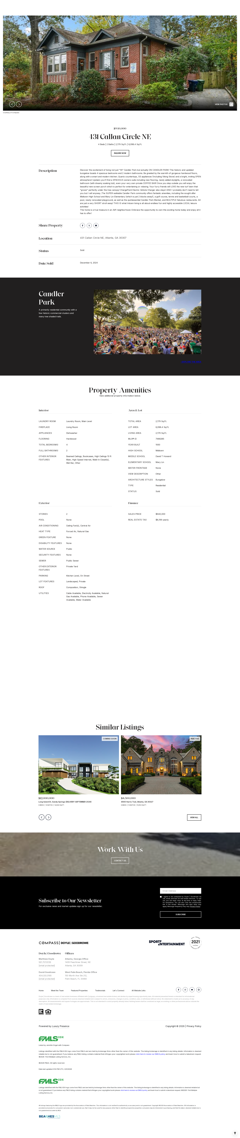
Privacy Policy (195, 906)
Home (41, 990)
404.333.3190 (45, 975)
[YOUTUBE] (192, 989)
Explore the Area (191, 362)
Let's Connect (118, 991)
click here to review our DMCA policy (150, 1054)
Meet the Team (57, 990)
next (19, 104)
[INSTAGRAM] (185, 989)
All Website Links (139, 990)
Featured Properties (79, 990)
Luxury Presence (60, 1026)
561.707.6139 (45, 962)
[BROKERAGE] (198, 989)
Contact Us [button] (120, 861)
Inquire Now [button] (120, 153)
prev (12, 104)
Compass (91, 996)
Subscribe (181, 914)
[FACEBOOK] (178, 989)
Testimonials (100, 990)
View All (194, 817)
